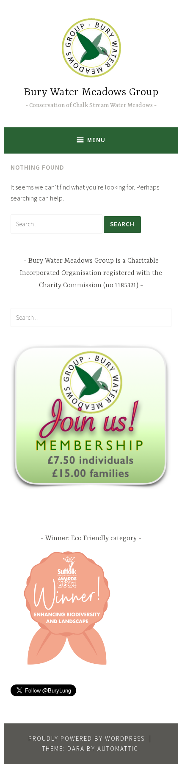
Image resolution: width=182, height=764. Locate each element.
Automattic (117, 749)
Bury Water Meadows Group (91, 92)
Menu (96, 140)
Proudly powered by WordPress (86, 738)
